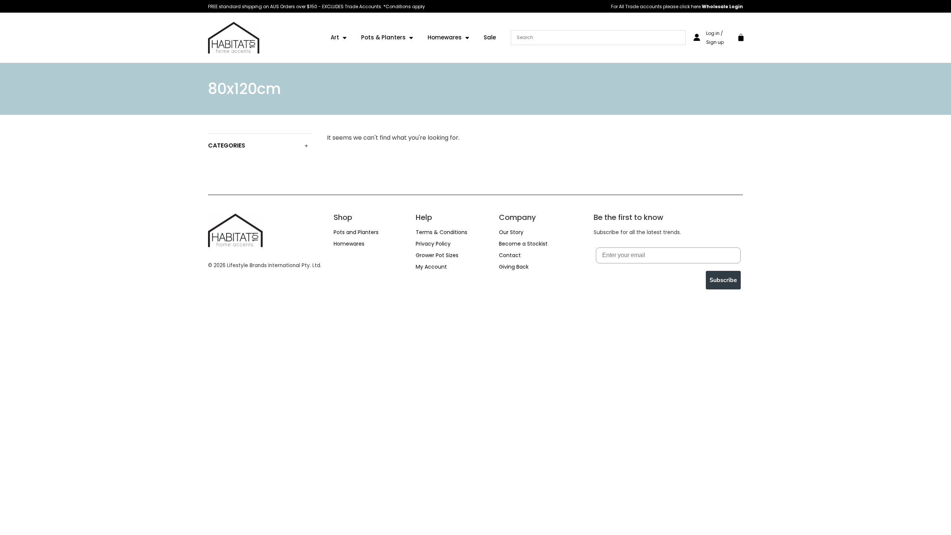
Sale (490, 37)
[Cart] (741, 36)
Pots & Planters (383, 37)
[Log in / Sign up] (697, 37)
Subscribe (723, 280)
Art (335, 37)
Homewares (445, 37)
